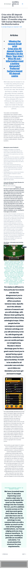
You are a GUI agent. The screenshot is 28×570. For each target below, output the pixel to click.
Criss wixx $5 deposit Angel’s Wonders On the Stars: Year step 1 (14, 52)
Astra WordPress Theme (14, 564)
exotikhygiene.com (15, 4)
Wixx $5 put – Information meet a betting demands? (15, 62)
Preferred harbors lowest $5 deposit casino (14, 72)
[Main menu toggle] (22, 3)
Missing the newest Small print (14, 44)
